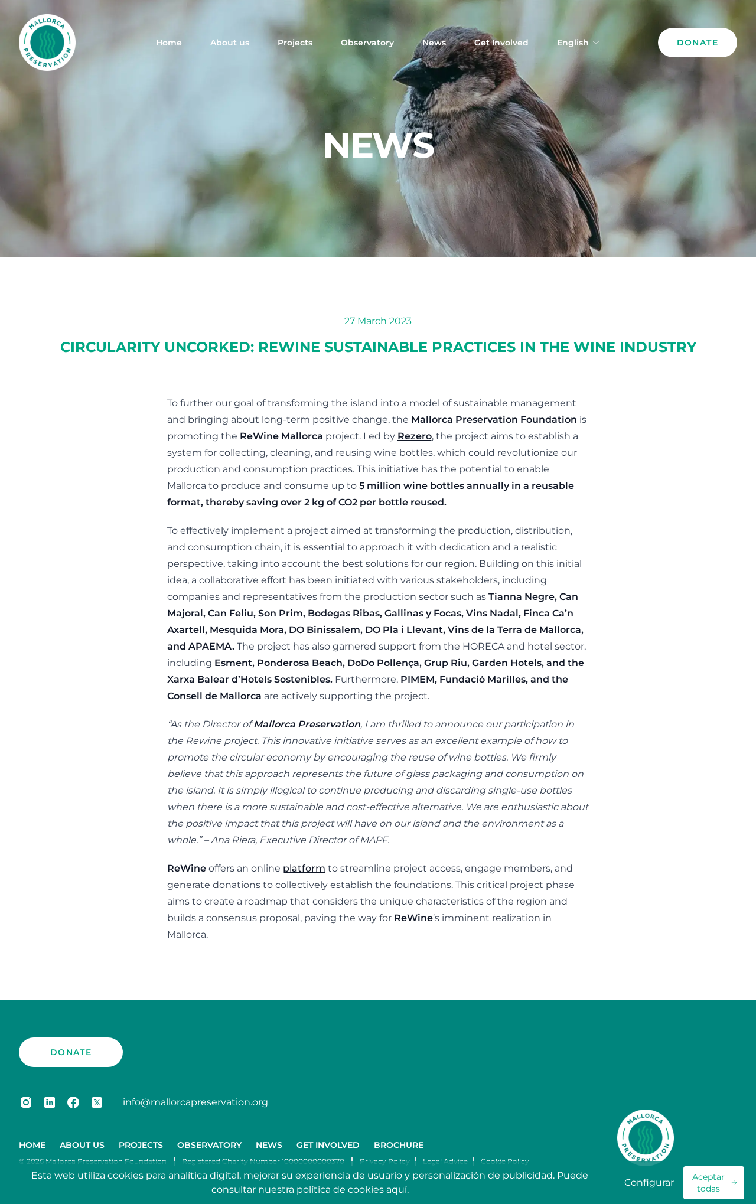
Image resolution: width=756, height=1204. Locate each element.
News (434, 42)
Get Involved (501, 42)
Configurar (649, 1182)
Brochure (398, 1145)
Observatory (367, 42)
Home (169, 42)
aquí (396, 1189)
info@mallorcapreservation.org (195, 1102)
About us (229, 42)
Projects (295, 42)
